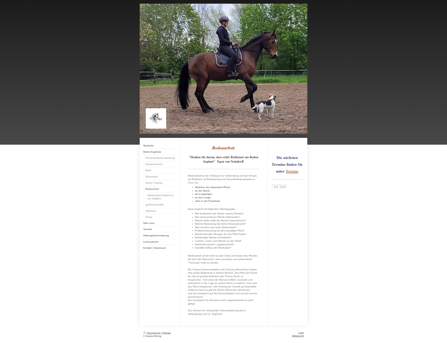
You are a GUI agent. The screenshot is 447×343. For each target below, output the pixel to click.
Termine (292, 171)
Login (301, 332)
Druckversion (153, 333)
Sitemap (166, 333)
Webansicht (298, 336)
